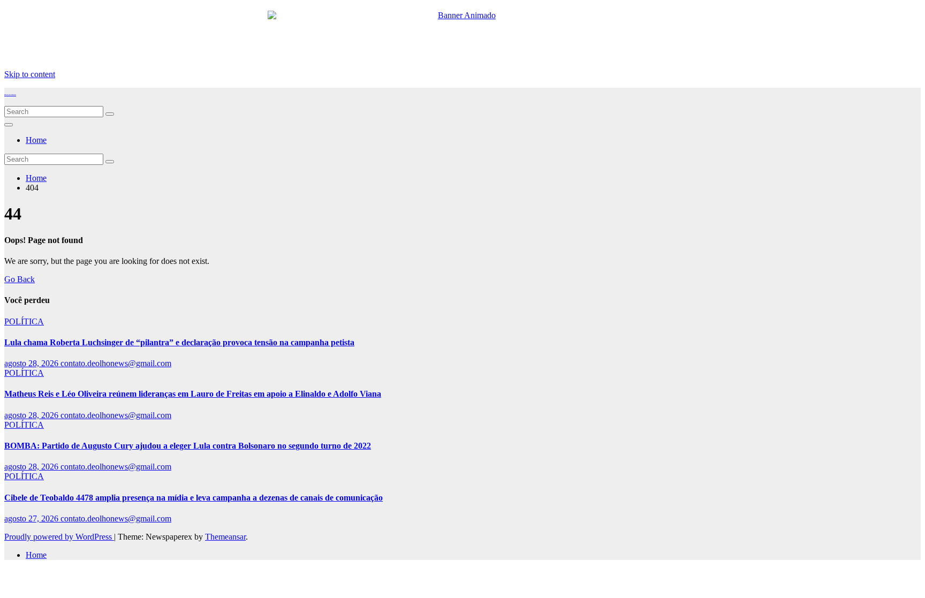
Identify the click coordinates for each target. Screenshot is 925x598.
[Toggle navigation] (8, 124)
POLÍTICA (24, 321)
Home (36, 140)
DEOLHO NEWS (10, 95)
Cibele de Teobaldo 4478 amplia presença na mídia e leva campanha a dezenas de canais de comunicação (193, 497)
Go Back (19, 279)
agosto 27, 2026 (32, 518)
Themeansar (225, 536)
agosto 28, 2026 (32, 363)
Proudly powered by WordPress (59, 536)
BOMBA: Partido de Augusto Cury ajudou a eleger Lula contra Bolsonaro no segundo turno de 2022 (187, 445)
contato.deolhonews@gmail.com (115, 363)
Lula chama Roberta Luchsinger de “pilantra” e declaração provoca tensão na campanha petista (179, 342)
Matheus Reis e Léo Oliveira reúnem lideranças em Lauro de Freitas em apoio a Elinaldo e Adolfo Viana (192, 393)
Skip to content (29, 74)
